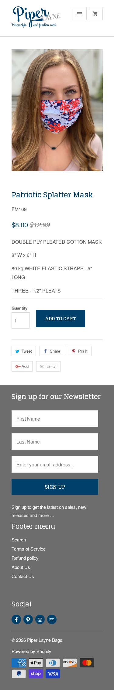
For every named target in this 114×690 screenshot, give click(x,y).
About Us (21, 567)
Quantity (19, 308)
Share (55, 351)
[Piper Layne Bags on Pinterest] (28, 619)
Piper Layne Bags (44, 640)
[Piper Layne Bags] (36, 20)
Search (19, 539)
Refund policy (25, 558)
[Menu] (79, 14)
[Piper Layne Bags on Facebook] (16, 619)
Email (52, 366)
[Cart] (95, 14)
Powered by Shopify (31, 651)
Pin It (83, 351)
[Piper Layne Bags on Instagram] (40, 619)
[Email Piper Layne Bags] (52, 619)
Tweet (27, 351)
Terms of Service (29, 548)
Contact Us (23, 576)
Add (25, 366)
